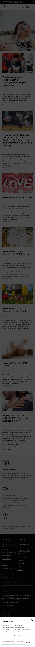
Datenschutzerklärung (21, 636)
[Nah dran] (32, 620)
